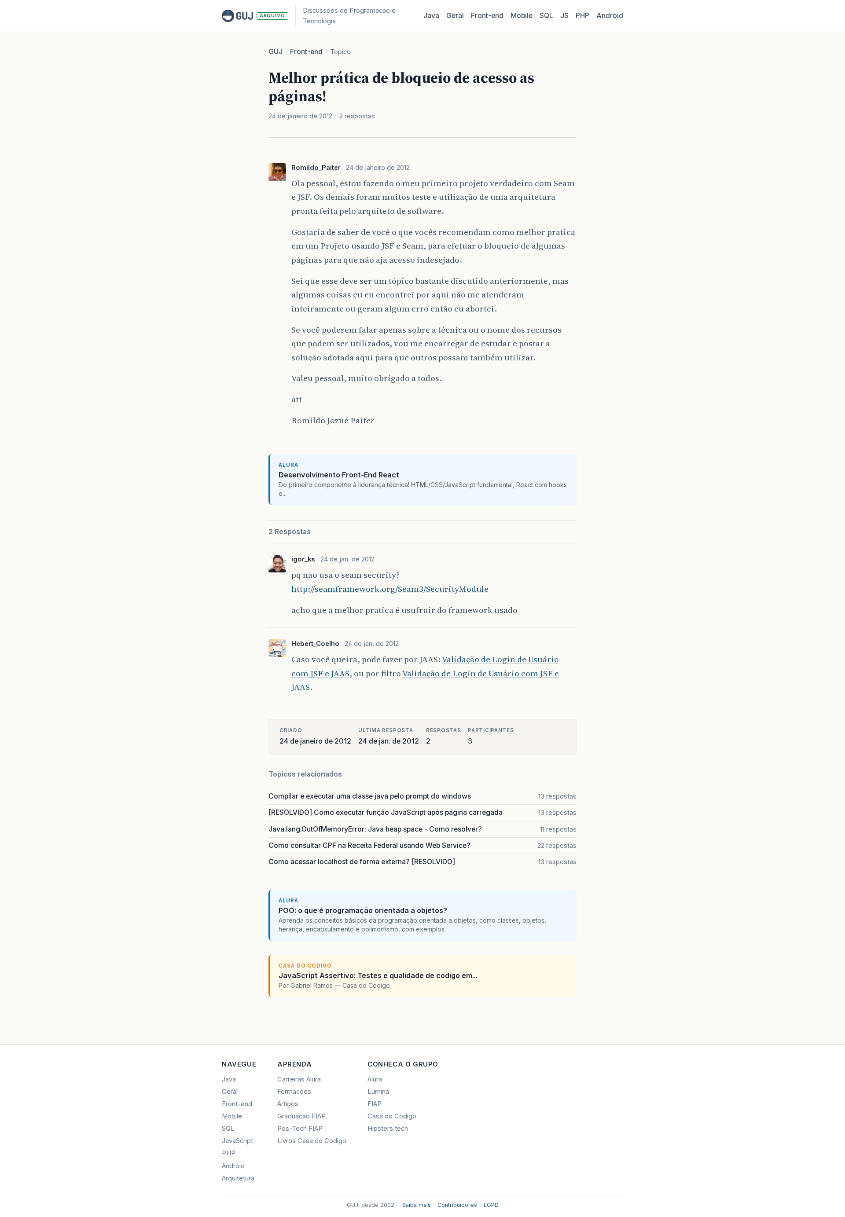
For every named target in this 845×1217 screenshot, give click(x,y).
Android (609, 15)
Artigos (287, 1104)
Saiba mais (416, 1205)
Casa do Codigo (391, 1116)
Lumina (378, 1092)
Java (431, 15)
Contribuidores (457, 1205)
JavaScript (237, 1141)
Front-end (306, 52)
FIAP (374, 1104)
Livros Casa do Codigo (311, 1141)
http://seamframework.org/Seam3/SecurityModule (390, 588)
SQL (546, 15)
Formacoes (294, 1092)
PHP (582, 15)
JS (564, 15)
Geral (455, 15)
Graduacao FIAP (301, 1116)
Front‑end (487, 15)
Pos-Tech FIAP (300, 1129)
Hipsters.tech (387, 1129)
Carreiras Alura (299, 1079)
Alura (374, 1079)
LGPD (491, 1205)
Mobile (522, 15)
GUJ (275, 52)
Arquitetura (238, 1178)
